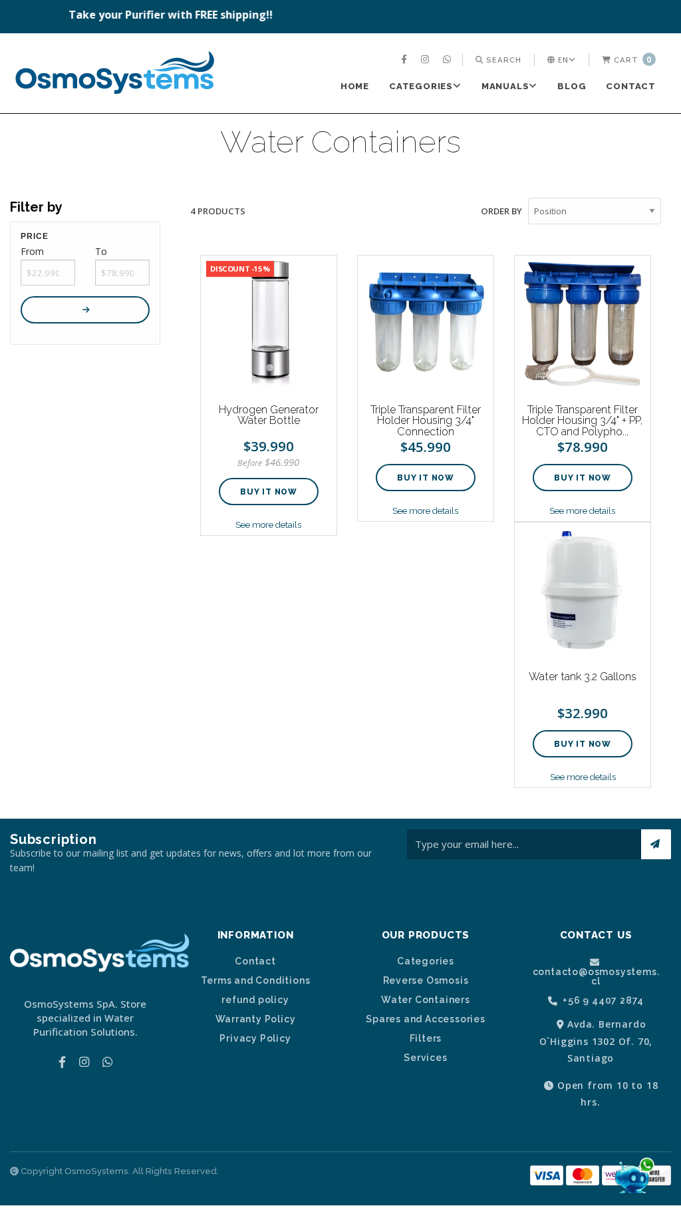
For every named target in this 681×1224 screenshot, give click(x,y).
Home (354, 86)
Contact (631, 86)
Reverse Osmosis (426, 980)
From (32, 251)
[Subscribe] (656, 844)
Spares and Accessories (425, 1019)
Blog (571, 86)
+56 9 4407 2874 (602, 1001)
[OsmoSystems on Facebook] (406, 60)
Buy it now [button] (268, 492)
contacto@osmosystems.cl (596, 975)
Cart (631, 59)
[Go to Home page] (115, 74)
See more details (268, 525)
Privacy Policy (255, 1038)
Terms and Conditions (256, 980)
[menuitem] (406, 60)
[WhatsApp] (449, 60)
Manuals (505, 86)
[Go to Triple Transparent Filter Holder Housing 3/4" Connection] (425, 323)
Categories (421, 86)
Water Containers (425, 999)
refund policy (255, 999)
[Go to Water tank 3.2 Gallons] (582, 590)
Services (425, 1057)
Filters (426, 1038)
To (101, 251)
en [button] (562, 60)
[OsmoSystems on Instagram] (427, 60)
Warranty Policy (255, 1019)
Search (502, 60)
